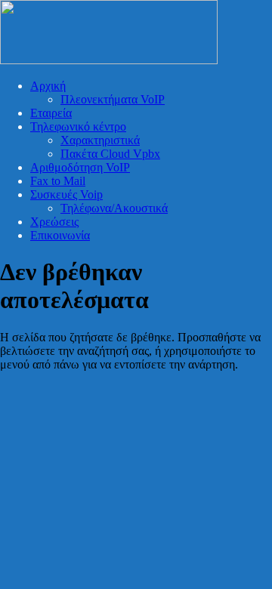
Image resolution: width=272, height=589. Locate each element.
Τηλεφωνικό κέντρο (78, 126)
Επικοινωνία (60, 235)
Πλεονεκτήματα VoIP (112, 99)
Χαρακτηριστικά (100, 140)
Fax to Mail (57, 180)
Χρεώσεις (54, 221)
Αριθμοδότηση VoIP (80, 167)
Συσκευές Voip (66, 194)
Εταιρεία (51, 112)
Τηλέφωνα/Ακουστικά (114, 208)
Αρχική (48, 85)
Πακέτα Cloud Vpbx (110, 153)
